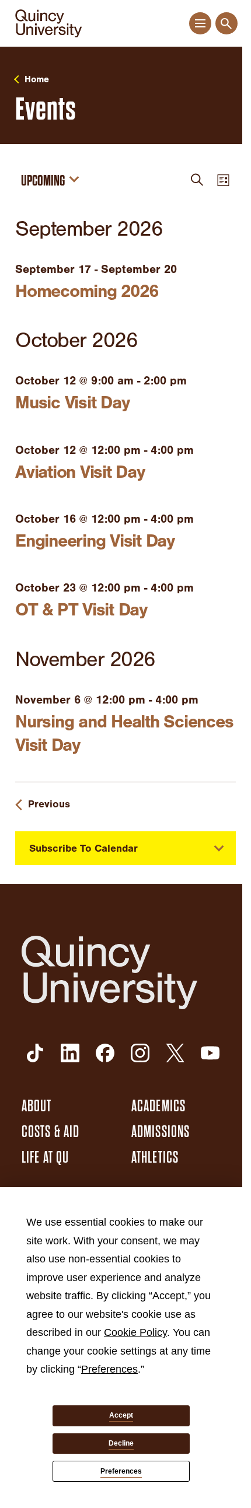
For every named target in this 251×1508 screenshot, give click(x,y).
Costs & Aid (50, 1132)
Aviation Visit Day (80, 471)
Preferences (121, 1471)
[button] (200, 24)
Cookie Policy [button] (135, 1332)
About (37, 1106)
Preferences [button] (109, 1369)
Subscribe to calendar (83, 848)
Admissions (160, 1132)
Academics (158, 1106)
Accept (121, 1415)
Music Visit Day (72, 402)
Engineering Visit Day (95, 540)
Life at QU (45, 1157)
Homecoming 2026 (86, 291)
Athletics (155, 1157)
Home (37, 79)
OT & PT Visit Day (81, 609)
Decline (121, 1443)
